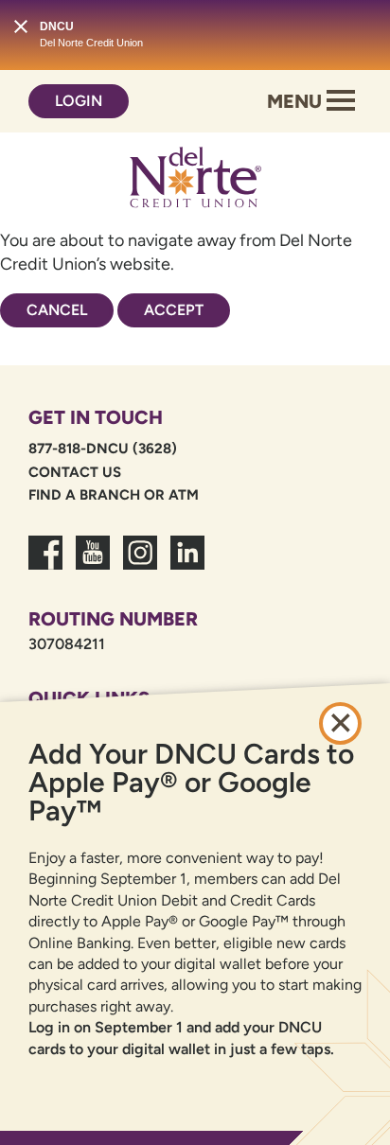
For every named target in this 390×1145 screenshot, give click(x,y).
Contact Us (74, 472)
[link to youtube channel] (93, 564)
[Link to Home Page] (195, 181)
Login (78, 101)
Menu (297, 101)
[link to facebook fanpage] (45, 564)
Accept (174, 310)
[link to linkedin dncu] (187, 564)
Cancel (57, 310)
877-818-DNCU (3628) (102, 448)
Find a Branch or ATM (113, 494)
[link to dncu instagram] (140, 564)
